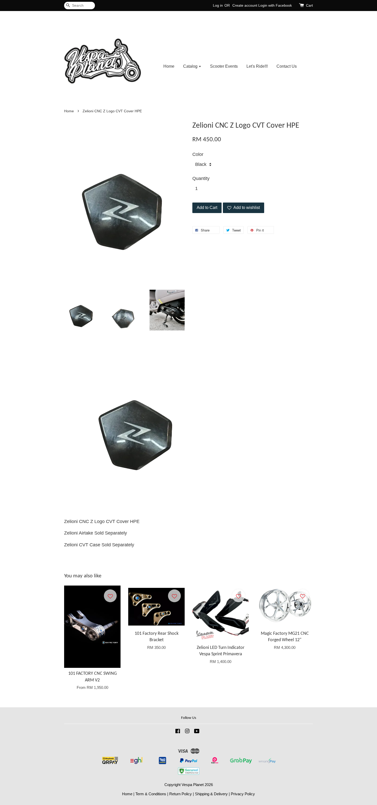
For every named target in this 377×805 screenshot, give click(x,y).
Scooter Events (224, 66)
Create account (244, 5)
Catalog (191, 66)
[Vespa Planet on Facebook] (178, 732)
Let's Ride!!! (257, 66)
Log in (218, 5)
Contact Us (286, 66)
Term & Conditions (150, 794)
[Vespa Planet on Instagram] (187, 732)
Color (197, 154)
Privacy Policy (243, 794)
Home (168, 66)
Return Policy (180, 794)
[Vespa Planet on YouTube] (197, 732)
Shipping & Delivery (211, 794)
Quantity (201, 178)
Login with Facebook (275, 5)
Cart (309, 5)
